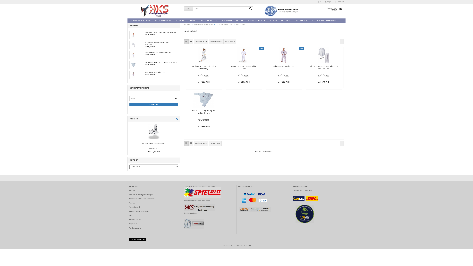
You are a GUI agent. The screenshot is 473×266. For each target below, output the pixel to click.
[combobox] (201, 41)
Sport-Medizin (302, 21)
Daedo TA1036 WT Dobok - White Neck (243, 67)
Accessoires (226, 21)
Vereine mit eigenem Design (324, 21)
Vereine (132, 203)
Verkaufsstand (134, 207)
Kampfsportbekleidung (140, 21)
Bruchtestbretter (209, 21)
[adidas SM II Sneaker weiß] (154, 131)
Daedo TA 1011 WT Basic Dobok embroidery (204, 67)
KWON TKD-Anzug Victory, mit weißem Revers (203, 112)
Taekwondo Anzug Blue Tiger (284, 66)
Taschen (240, 21)
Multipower (286, 21)
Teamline (273, 21)
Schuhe (193, 21)
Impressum (133, 224)
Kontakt (132, 190)
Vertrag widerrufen (137, 239)
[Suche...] (250, 9)
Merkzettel (340, 2)
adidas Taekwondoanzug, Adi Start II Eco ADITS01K (324, 67)
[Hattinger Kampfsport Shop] (154, 11)
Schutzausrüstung (163, 21)
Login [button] (329, 2)
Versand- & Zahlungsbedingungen (141, 195)
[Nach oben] (466, 262)
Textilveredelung (135, 228)
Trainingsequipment (256, 21)
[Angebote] (177, 118)
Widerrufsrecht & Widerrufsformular (141, 199)
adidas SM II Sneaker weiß (153, 143)
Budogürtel (181, 21)
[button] (319, 2)
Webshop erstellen (228, 246)
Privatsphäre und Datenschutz (139, 211)
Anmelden (153, 104)
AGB (130, 215)
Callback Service (135, 220)
